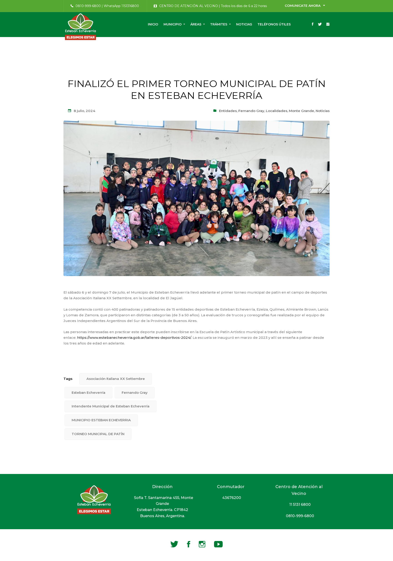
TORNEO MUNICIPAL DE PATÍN (98, 434)
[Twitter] (320, 24)
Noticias (323, 111)
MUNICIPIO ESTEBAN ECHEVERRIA (101, 420)
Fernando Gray (251, 111)
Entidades (228, 111)
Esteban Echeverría (88, 392)
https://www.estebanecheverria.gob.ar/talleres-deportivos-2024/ (134, 337)
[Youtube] (218, 544)
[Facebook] (312, 24)
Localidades (276, 111)
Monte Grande (301, 111)
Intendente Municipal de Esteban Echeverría (110, 406)
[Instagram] (328, 24)
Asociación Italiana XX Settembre (115, 378)
